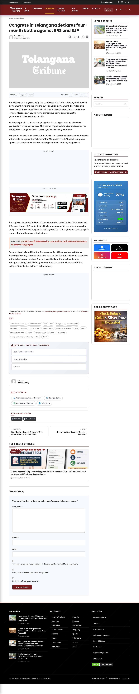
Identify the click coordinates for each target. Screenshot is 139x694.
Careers (96, 623)
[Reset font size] (85, 95)
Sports (75, 634)
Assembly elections (17, 324)
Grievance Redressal (101, 635)
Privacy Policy (98, 629)
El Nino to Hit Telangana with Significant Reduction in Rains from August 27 (116, 45)
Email (15, 549)
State (52, 333)
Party (83, 328)
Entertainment (57, 630)
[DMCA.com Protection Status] (110, 664)
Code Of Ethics (99, 641)
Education (56, 625)
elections (13, 328)
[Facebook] (118, 2)
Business (55, 621)
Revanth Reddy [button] (20, 359)
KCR (76, 328)
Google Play (30, 419)
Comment (17, 507)
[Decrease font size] (70, 95)
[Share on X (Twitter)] (74, 37)
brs (51, 324)
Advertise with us (100, 618)
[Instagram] (121, 2)
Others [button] (95, 8)
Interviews (56, 646)
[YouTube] (128, 2)
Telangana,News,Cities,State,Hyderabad (24, 337)
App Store (18, 419)
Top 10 (75, 642)
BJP (45, 324)
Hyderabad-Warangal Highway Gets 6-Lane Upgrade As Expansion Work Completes (116, 29)
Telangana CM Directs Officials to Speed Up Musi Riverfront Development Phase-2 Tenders (116, 63)
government (35, 328)
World (74, 646)
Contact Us (97, 658)
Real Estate (75, 9)
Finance (86, 8)
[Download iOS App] (116, 10)
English (23, 95)
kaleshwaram (48, 328)
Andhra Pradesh (61, 9)
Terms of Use (113, 678)
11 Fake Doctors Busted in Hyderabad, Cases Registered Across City (116, 78)
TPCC (45, 337)
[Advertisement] (49, 168)
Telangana (37, 8)
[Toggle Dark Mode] (130, 10)
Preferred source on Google (28, 398)
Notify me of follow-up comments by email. (30, 572)
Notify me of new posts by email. (25, 581)
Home (27, 11)
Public (30, 333)
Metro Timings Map (100, 653)
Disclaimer (97, 647)
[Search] (125, 10)
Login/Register (108, 2)
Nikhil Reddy (19, 36)
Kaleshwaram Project (63, 328)
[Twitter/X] (125, 2)
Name (15, 537)
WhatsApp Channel (24, 403)
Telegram (45, 403)
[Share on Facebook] (70, 37)
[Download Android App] (121, 10)
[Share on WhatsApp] (83, 37)
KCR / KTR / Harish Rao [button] (23, 352)
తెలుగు (31, 95)
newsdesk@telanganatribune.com (57, 311)
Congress (59, 324)
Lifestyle (75, 617)
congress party (72, 324)
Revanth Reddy (41, 333)
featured (24, 328)
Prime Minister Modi (17, 333)
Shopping (76, 630)
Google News (54, 398)
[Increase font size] (81, 95)
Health (54, 638)
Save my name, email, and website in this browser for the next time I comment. (45, 564)
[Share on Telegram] (78, 37)
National (75, 621)
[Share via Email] (87, 37)
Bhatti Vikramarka (34, 324)
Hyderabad (50, 8)
